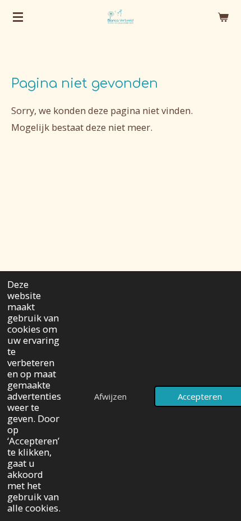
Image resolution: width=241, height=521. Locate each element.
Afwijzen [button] (110, 396)
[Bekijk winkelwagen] (223, 17)
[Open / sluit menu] (18, 17)
